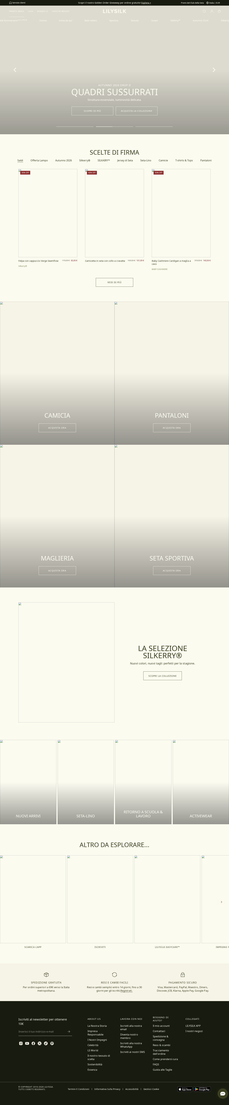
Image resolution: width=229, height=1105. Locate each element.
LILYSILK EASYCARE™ (167, 947)
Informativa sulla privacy (107, 1089)
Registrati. (126, 990)
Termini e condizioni (78, 1089)
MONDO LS (42, 11)
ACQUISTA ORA (57, 427)
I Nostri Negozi (60, 11)
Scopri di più (92, 110)
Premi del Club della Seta (192, 2)
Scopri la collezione (162, 675)
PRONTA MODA (16, 11)
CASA (30, 11)
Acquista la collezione (136, 110)
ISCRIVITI (100, 947)
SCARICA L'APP (33, 947)
